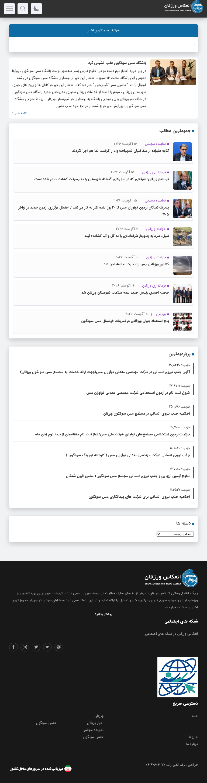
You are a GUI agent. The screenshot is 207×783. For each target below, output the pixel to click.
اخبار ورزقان (95, 723)
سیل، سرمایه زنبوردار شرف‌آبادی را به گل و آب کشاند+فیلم (126, 236)
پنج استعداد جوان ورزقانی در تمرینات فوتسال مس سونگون (125, 321)
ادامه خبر (20, 113)
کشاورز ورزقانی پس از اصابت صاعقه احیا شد (136, 264)
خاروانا (193, 737)
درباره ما (192, 744)
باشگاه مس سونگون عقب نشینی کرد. (116, 63)
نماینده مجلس (93, 730)
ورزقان (99, 716)
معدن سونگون (46, 723)
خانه (195, 716)
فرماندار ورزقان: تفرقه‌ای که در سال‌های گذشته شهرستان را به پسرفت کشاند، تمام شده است (101, 179)
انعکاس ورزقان (160, 593)
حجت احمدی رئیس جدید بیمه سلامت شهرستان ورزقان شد (125, 292)
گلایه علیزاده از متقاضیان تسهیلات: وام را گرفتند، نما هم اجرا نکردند (120, 151)
